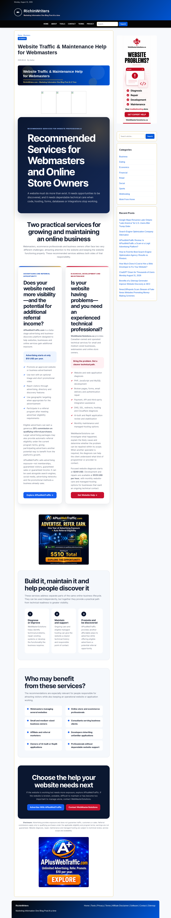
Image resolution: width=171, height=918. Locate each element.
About (54, 24)
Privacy (90, 24)
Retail (121, 178)
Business (27, 35)
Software (134, 906)
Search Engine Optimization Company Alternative (136, 233)
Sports (122, 189)
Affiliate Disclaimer (120, 906)
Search (123, 24)
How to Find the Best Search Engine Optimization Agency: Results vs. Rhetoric (135, 255)
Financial (123, 173)
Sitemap (151, 906)
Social (122, 183)
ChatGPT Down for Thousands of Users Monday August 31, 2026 (136, 274)
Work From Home (127, 199)
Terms (81, 24)
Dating (122, 162)
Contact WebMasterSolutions (83, 807)
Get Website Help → (87, 495)
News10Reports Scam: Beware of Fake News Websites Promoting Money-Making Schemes (136, 292)
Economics (124, 167)
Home (46, 24)
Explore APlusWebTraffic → (40, 495)
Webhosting (124, 194)
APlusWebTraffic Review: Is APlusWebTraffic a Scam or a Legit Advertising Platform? (134, 243)
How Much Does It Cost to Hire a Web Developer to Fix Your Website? (136, 265)
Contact (72, 24)
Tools (62, 24)
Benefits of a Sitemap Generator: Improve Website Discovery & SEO (134, 282)
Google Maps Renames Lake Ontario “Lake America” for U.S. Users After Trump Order (135, 223)
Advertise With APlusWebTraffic (45, 807)
